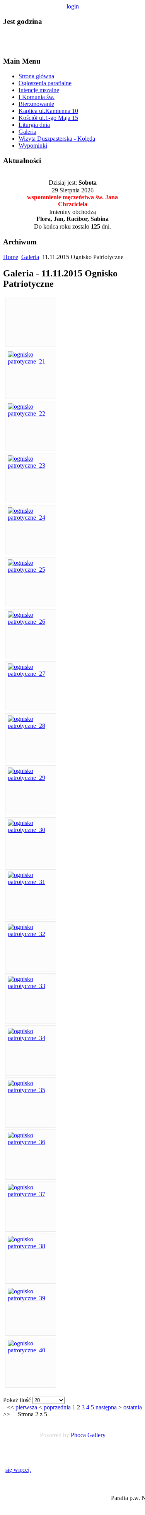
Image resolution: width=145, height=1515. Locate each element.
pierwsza (26, 1407)
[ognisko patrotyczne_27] (30, 673)
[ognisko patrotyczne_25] (30, 569)
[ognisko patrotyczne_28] (30, 725)
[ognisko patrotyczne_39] (30, 1298)
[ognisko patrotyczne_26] (30, 621)
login (73, 6)
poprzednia (57, 1407)
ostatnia (132, 1407)
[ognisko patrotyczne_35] (30, 1090)
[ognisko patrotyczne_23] (30, 465)
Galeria (30, 257)
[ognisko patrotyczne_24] (30, 517)
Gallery (96, 1435)
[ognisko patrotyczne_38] (30, 1246)
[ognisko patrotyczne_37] (30, 1194)
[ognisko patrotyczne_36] (30, 1142)
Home (10, 257)
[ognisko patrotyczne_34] (30, 1038)
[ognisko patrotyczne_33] (30, 986)
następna (106, 1407)
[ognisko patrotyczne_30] (30, 830)
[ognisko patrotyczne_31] (30, 882)
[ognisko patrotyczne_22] (30, 413)
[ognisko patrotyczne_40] (30, 1350)
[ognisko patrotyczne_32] (30, 934)
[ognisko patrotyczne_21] (30, 361)
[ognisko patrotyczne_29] (30, 777)
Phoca (78, 1435)
